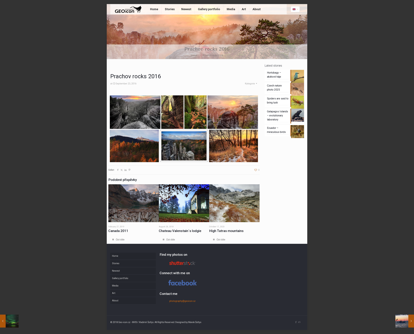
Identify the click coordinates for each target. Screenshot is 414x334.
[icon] (299, 322)
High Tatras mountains (226, 231)
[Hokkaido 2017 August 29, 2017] (404, 321)
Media (115, 285)
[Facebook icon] (296, 322)
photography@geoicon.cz (182, 301)
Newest (116, 270)
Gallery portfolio (120, 278)
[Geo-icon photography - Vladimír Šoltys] (128, 9)
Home (194, 55)
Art (113, 293)
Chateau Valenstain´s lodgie (180, 231)
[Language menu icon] (295, 9)
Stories (115, 263)
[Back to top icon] (398, 327)
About (115, 300)
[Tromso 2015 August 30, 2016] (9, 321)
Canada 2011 (118, 231)
